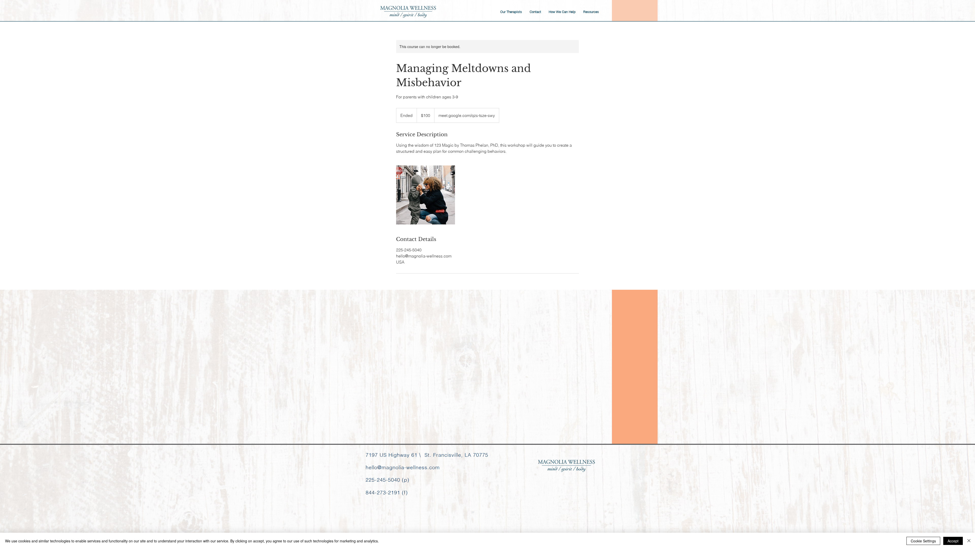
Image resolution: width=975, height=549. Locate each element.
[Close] (969, 541)
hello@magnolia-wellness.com (403, 467)
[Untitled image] (425, 194)
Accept (953, 540)
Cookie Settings (923, 540)
